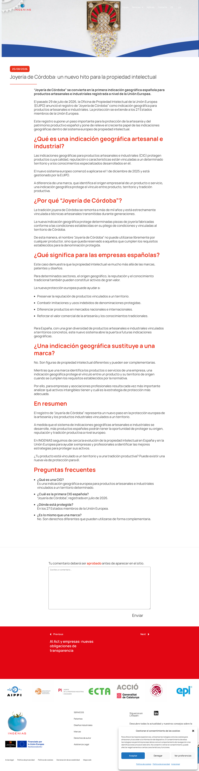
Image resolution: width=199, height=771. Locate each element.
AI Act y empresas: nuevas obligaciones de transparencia (71, 646)
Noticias (150, 7)
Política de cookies (143, 764)
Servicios (136, 7)
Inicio (116, 7)
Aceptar (133, 755)
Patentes (78, 718)
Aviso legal (175, 764)
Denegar (158, 755)
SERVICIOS (79, 712)
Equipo (125, 7)
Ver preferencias (183, 755)
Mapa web (87, 760)
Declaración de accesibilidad (68, 760)
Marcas (77, 731)
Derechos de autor (82, 738)
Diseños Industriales (83, 725)
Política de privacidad (161, 764)
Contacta (162, 7)
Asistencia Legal (81, 744)
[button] (193, 730)
